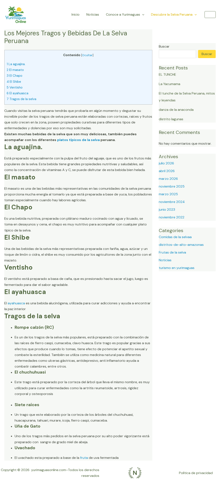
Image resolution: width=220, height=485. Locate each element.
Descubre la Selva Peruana (171, 14)
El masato (15, 70)
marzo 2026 (168, 178)
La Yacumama (169, 84)
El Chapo (14, 76)
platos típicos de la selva (78, 140)
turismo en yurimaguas (176, 268)
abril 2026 (167, 171)
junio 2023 (167, 209)
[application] (142, 14)
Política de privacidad (196, 473)
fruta (84, 457)
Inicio (75, 14)
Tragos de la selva (21, 99)
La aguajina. (16, 64)
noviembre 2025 (172, 186)
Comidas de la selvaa (175, 237)
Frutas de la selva (172, 252)
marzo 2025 (168, 194)
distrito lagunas (171, 119)
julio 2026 (166, 163)
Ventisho (15, 87)
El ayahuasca (17, 93)
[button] (210, 14)
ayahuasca (16, 303)
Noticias (92, 14)
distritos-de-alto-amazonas (181, 244)
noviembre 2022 (171, 217)
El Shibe (14, 82)
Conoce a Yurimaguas (123, 14)
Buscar (164, 46)
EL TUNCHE (167, 74)
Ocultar (87, 55)
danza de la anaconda (176, 109)
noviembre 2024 (172, 202)
